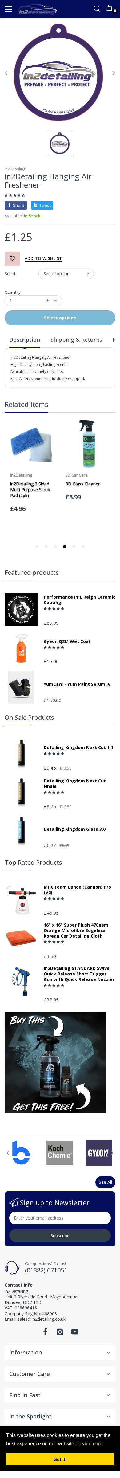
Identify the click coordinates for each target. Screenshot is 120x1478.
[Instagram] (60, 1333)
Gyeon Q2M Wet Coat (67, 641)
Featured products (32, 572)
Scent (10, 274)
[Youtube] (74, 1333)
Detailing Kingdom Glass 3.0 (75, 829)
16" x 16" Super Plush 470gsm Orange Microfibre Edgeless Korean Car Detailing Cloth (76, 930)
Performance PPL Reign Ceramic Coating (79, 599)
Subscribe (60, 1235)
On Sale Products (29, 717)
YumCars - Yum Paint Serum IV (77, 684)
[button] (15, 195)
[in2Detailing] (37, 9)
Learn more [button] (90, 1443)
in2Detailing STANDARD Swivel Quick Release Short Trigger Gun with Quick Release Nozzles (79, 974)
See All (105, 1182)
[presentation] (8, 1152)
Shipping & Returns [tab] (76, 339)
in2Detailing (15, 169)
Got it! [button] (60, 1459)
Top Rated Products (33, 862)
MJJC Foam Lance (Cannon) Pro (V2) (77, 889)
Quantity (13, 292)
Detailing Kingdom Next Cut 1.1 (78, 747)
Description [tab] (24, 339)
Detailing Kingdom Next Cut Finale (75, 783)
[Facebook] (45, 1333)
